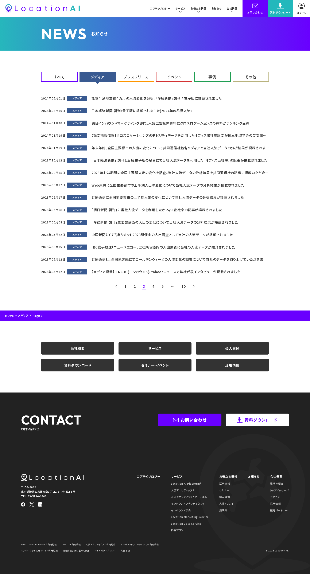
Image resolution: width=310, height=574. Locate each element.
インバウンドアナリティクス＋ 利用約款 (140, 544)
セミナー (224, 490)
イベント (174, 76)
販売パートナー (279, 510)
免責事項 (125, 550)
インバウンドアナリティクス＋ (188, 503)
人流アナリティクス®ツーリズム (189, 497)
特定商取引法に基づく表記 (76, 550)
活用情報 (232, 365)
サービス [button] (180, 8)
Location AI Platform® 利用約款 (39, 544)
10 (184, 286)
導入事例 (232, 348)
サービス (155, 348)
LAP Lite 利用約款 (71, 544)
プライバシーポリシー (105, 550)
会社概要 (78, 348)
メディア (98, 76)
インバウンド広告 (181, 510)
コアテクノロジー (160, 8)
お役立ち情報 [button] (198, 8)
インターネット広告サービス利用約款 (39, 550)
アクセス (275, 497)
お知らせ (217, 8)
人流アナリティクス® (182, 490)
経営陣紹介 (277, 483)
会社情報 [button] (232, 8)
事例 (212, 76)
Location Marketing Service (190, 517)
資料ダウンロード (77, 365)
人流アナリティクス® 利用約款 (101, 544)
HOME (9, 315)
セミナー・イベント (155, 365)
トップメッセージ (279, 490)
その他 (250, 76)
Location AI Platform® (186, 483)
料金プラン (177, 530)
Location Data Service (186, 523)
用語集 (223, 510)
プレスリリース (135, 76)
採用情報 (275, 503)
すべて (59, 76)
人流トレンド (226, 503)
